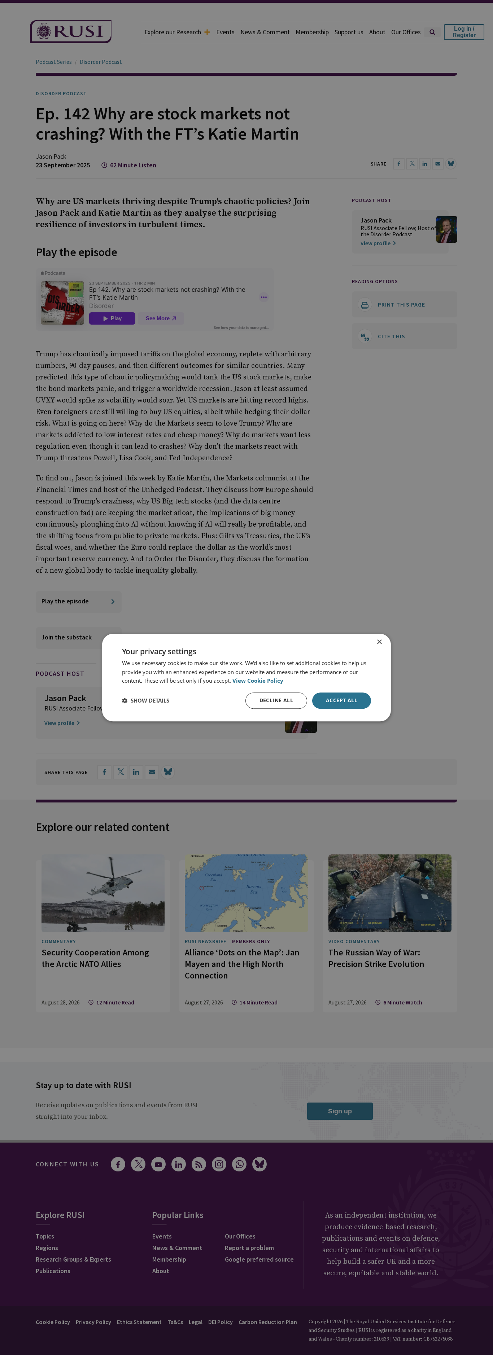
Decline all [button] (276, 700)
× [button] (379, 642)
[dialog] (246, 677)
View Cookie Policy (257, 681)
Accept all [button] (341, 700)
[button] (145, 701)
